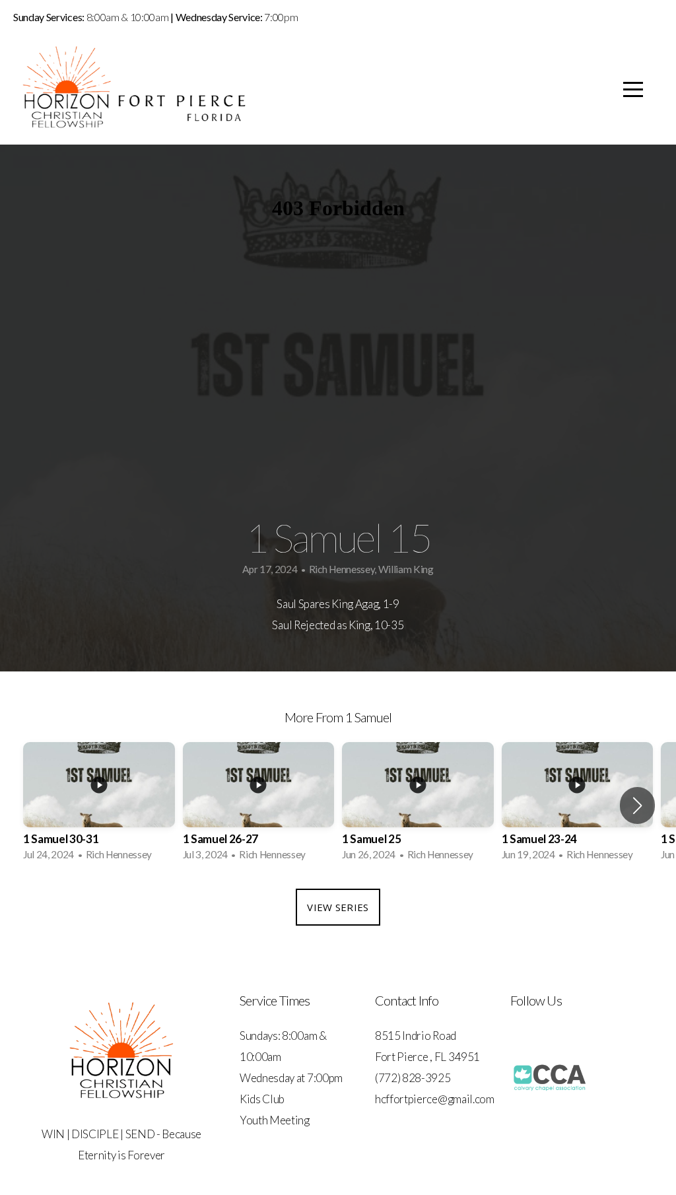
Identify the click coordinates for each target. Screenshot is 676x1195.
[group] (99, 805)
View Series (337, 907)
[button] (637, 805)
